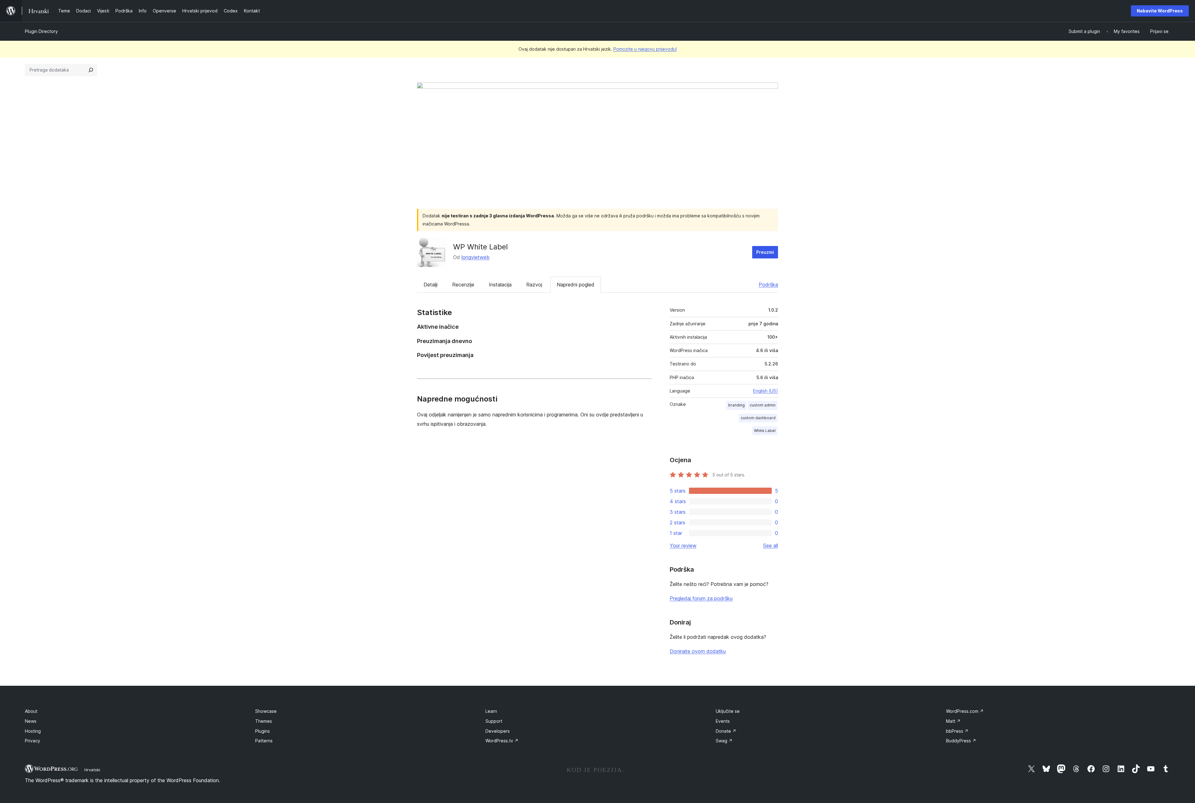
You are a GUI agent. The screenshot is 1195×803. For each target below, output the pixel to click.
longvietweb (476, 257)
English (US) (765, 390)
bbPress (957, 731)
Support (493, 721)
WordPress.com (965, 711)
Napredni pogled (575, 284)
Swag (724, 740)
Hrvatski (92, 769)
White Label (765, 430)
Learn (491, 711)
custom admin (763, 405)
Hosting (33, 731)
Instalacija (500, 284)
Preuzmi (765, 252)
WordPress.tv (501, 740)
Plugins (262, 731)
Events (723, 721)
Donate (726, 731)
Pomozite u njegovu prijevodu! (645, 49)
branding (736, 405)
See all (770, 545)
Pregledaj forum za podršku (701, 598)
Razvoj (534, 284)
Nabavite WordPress (1160, 10)
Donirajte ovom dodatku (698, 651)
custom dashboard (758, 417)
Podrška (768, 284)
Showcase (266, 711)
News (30, 721)
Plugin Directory (41, 31)
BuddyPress (961, 740)
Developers (497, 731)
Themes (263, 721)
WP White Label (480, 246)
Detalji (431, 284)
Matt (953, 721)
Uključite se (728, 711)
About (31, 711)
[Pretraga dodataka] (91, 70)
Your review (683, 545)
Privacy (32, 740)
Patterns (264, 740)
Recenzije (463, 284)
